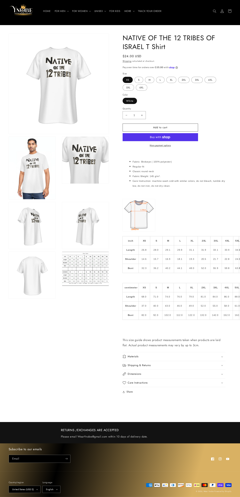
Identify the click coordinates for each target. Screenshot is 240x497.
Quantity (127, 108)
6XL (141, 87)
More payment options (160, 145)
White (129, 101)
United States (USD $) (23, 489)
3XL (197, 80)
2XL (184, 80)
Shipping (127, 61)
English (50, 489)
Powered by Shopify (222, 491)
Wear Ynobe (209, 491)
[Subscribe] (66, 459)
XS (127, 80)
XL (171, 80)
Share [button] (130, 391)
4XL (210, 80)
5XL (128, 87)
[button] (61, 11)
